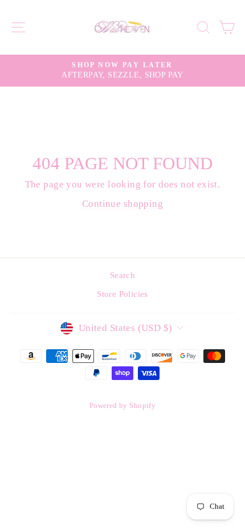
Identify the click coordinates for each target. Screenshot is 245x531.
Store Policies (122, 294)
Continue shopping (122, 203)
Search (122, 275)
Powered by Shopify (122, 406)
